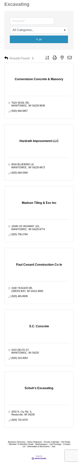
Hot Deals (65, 442)
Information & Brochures (38, 446)
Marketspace (41, 444)
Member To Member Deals (21, 444)
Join (53, 446)
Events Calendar (51, 442)
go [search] (40, 39)
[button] (6, 58)
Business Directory (17, 442)
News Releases (34, 442)
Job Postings (55, 444)
